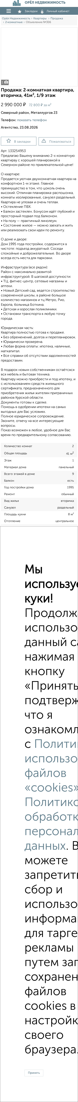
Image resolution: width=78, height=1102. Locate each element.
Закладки (31, 11)
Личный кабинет (58, 11)
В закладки (22, 141)
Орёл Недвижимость (16, 18)
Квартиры (40, 18)
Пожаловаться (60, 141)
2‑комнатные (14, 22)
